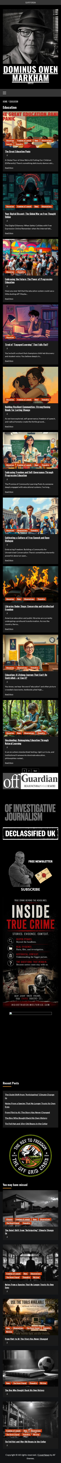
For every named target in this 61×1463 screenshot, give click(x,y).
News (36, 140)
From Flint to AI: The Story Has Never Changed (27, 1112)
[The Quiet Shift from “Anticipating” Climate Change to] (30, 1208)
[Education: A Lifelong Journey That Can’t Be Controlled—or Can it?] (30, 653)
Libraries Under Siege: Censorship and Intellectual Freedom (29, 608)
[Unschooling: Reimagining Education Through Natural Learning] (30, 718)
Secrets (9, 144)
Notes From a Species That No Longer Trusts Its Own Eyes (30, 1105)
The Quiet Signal (12, 1223)
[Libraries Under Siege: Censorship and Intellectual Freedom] (30, 584)
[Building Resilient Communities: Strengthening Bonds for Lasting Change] (30, 385)
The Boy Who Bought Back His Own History (26, 1118)
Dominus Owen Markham (30, 73)
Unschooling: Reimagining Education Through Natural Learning (27, 742)
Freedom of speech (24, 140)
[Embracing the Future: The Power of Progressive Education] (30, 257)
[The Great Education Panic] (30, 129)
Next (35, 770)
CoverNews (43, 1454)
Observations (47, 140)
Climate (9, 1219)
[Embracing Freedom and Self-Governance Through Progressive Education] (30, 450)
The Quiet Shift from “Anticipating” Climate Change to (29, 1096)
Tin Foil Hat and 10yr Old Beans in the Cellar (26, 1123)
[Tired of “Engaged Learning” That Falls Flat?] (30, 322)
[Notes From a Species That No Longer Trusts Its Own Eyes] (30, 1262)
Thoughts (19, 144)
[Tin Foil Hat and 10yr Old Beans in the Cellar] (30, 1420)
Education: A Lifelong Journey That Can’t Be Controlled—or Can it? (26, 676)
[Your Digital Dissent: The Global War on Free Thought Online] (30, 192)
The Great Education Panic (17, 151)
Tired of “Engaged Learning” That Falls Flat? (26, 344)
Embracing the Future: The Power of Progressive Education (28, 280)
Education (10, 140)
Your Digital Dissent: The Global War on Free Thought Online (30, 215)
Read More (9, 168)
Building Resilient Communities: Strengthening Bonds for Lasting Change (27, 408)
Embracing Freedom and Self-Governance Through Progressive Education (29, 474)
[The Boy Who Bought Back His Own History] (30, 1368)
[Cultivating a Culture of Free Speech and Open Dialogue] (30, 516)
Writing (36, 1277)
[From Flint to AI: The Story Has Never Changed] (30, 1317)
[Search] (56, 92)
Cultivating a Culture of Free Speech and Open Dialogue (27, 539)
